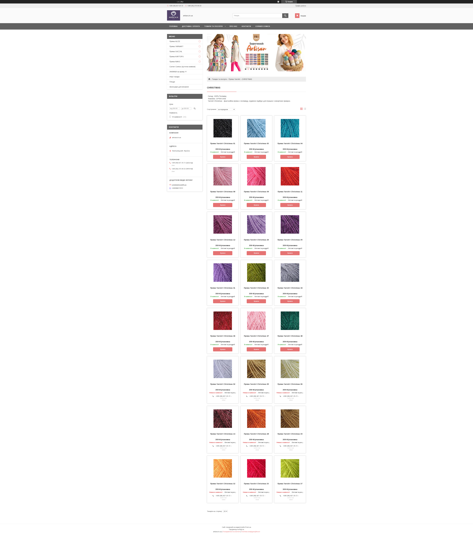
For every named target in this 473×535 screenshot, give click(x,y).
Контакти (246, 26)
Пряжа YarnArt (234, 79)
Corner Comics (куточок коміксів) (182, 67)
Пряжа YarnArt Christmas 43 (256, 288)
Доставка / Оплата (191, 26)
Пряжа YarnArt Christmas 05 (256, 384)
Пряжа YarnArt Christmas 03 (256, 143)
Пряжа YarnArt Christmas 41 (222, 288)
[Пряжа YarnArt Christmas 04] (290, 128)
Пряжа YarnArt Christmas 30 (290, 434)
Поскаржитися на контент (231, 532)
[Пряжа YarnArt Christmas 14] (222, 418)
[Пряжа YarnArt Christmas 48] (290, 320)
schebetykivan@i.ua (179, 185)
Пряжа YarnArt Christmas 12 (222, 240)
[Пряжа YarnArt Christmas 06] (290, 368)
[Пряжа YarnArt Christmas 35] (290, 224)
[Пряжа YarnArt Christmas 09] (256, 176)
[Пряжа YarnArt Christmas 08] (222, 176)
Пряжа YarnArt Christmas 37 (290, 484)
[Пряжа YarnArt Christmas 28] (256, 418)
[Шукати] (285, 15)
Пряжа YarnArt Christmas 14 (222, 434)
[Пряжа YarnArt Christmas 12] (222, 224)
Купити (222, 157)
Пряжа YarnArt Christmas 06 (290, 384)
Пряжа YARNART (176, 46)
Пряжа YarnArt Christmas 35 (290, 240)
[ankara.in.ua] (173, 20)
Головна (173, 26)
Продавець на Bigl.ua (236, 529)
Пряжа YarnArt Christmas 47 (256, 336)
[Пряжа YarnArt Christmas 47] (256, 320)
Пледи (172, 82)
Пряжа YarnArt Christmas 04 (290, 143)
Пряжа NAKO (174, 62)
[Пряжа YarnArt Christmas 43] (256, 272)
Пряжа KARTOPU (176, 57)
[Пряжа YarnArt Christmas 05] (256, 368)
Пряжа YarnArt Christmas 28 (256, 434)
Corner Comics (262, 26)
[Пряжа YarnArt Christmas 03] (256, 128)
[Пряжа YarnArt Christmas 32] (222, 468)
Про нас (233, 26)
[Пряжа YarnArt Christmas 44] (290, 272)
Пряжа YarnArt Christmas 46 (222, 336)
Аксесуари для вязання (179, 87)
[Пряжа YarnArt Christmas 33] (256, 468)
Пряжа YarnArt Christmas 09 (256, 192)
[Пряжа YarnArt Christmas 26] (256, 224)
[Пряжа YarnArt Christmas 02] (222, 368)
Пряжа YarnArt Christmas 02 (222, 384)
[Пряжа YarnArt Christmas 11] (290, 176)
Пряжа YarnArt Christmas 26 (256, 240)
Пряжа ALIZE (174, 41)
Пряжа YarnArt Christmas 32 (222, 484)
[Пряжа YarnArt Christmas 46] (222, 320)
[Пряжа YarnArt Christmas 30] (290, 418)
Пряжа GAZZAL (175, 51)
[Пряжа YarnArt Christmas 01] (222, 128)
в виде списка (305, 109)
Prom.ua (248, 527)
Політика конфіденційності (250, 532)
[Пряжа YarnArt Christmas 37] (290, 468)
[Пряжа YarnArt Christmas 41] (222, 272)
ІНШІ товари (174, 77)
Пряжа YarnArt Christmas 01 (222, 143)
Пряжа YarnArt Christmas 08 (222, 192)
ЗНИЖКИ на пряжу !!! (177, 72)
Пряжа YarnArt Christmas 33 (256, 484)
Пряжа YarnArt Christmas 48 (290, 336)
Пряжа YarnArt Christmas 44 (290, 288)
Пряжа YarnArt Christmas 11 (290, 192)
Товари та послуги (213, 26)
